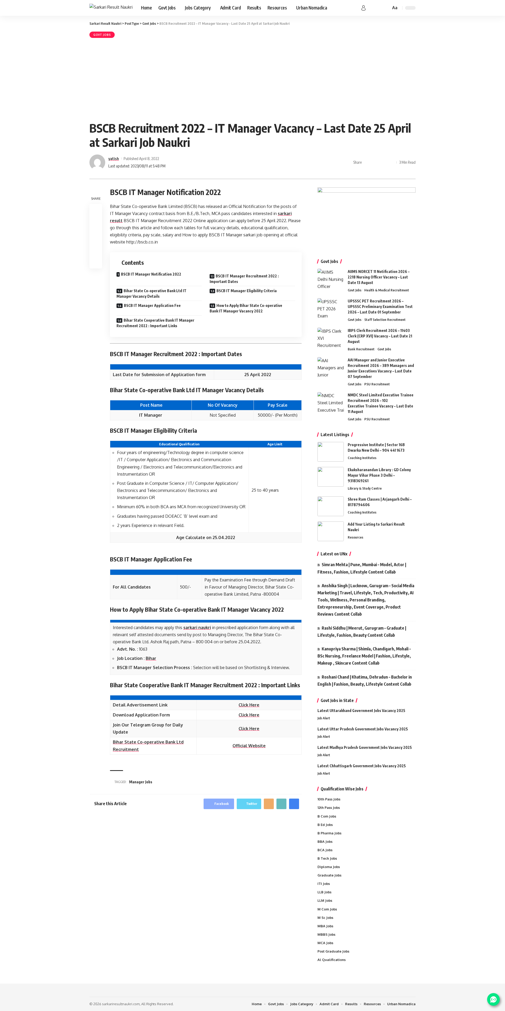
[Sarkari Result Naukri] (111, 8)
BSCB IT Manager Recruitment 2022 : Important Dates (244, 279)
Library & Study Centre (365, 488)
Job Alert (323, 718)
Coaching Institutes (362, 458)
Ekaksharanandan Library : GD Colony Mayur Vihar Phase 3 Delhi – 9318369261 (379, 475)
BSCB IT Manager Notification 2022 (151, 274)
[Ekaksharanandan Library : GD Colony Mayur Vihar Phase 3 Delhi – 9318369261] (330, 477)
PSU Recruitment (377, 384)
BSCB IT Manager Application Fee (152, 305)
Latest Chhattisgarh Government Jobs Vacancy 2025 (361, 766)
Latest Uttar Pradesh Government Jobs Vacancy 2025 (362, 729)
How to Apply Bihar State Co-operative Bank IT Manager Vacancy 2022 (246, 308)
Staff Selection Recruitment (385, 319)
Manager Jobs (140, 782)
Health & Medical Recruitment (386, 290)
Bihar (151, 658)
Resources (355, 537)
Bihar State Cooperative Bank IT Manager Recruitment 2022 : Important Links (155, 323)
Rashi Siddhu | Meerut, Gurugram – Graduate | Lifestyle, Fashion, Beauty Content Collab (361, 631)
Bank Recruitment (361, 349)
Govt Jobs (102, 34)
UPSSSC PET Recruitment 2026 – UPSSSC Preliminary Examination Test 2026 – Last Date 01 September (380, 306)
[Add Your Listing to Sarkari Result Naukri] (330, 531)
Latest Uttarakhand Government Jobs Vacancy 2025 (361, 710)
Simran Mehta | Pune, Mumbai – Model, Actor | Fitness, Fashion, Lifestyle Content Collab (361, 568)
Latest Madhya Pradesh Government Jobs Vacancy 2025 (364, 747)
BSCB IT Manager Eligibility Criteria (246, 290)
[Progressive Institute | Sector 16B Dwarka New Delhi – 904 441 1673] (330, 452)
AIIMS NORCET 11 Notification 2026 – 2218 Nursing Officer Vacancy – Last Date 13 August (379, 277)
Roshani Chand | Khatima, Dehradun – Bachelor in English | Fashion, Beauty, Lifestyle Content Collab (364, 680)
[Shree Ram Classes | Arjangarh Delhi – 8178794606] (330, 506)
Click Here (249, 705)
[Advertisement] (252, 79)
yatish (113, 158)
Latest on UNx (334, 553)
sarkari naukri (197, 627)
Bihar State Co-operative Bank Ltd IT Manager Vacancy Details (151, 293)
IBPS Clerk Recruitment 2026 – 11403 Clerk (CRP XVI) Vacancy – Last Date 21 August (380, 336)
